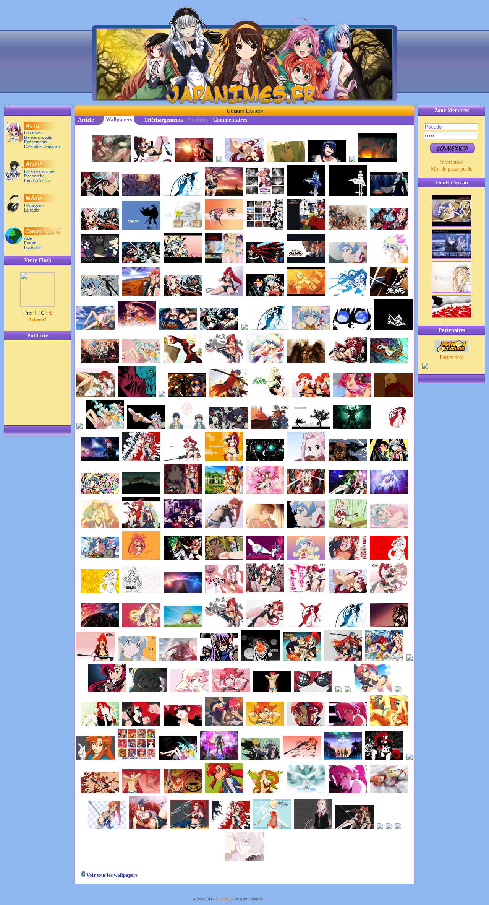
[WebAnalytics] (281, 899)
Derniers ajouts (38, 137)
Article (86, 120)
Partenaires (451, 357)
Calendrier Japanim (42, 146)
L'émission (34, 205)
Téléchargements (163, 120)
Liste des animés (39, 171)
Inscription (451, 162)
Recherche (34, 176)
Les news (33, 132)
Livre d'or (32, 247)
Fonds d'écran (37, 180)
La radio (31, 210)
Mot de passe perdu (452, 169)
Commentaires (230, 120)
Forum (30, 243)
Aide (28, 238)
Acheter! (37, 319)
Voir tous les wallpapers (111, 875)
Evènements (35, 142)
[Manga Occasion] (451, 350)
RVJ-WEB (224, 899)
